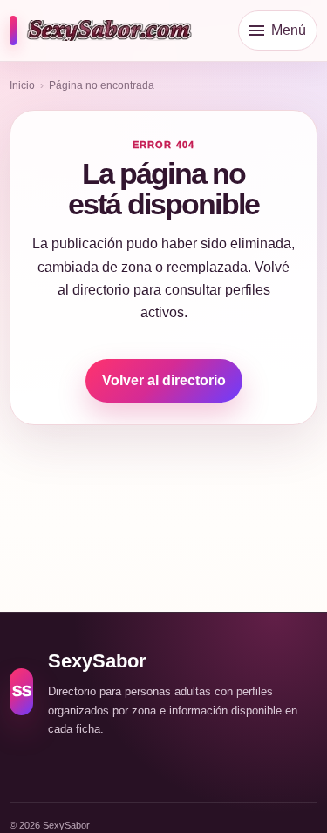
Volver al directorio (164, 380)
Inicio (22, 85)
